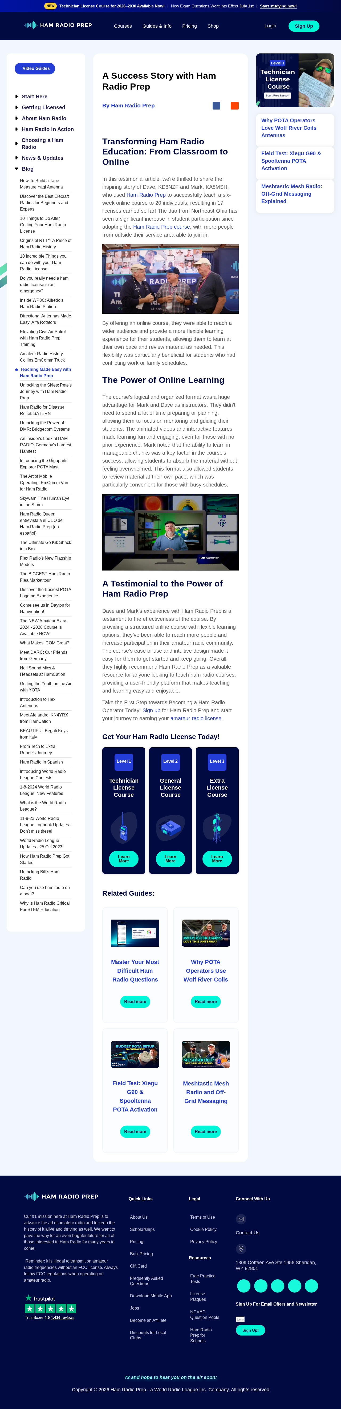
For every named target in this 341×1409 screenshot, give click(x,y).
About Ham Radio (44, 121)
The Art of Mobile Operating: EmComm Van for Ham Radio (44, 485)
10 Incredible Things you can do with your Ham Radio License (43, 265)
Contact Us (262, 1248)
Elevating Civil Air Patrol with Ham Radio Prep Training (43, 340)
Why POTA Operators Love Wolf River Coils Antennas (288, 128)
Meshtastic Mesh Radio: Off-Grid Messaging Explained (291, 210)
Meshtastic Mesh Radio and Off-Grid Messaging (206, 1136)
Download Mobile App (151, 1326)
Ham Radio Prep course (161, 305)
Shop (213, 28)
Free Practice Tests (203, 1302)
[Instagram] (256, 1290)
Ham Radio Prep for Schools (201, 1358)
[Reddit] (270, 1290)
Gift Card (138, 1296)
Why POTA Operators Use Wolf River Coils (206, 1026)
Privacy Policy (203, 1271)
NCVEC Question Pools (204, 1337)
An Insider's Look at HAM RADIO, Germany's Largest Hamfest (45, 447)
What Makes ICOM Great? (44, 645)
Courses (123, 28)
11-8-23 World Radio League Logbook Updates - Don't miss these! (45, 827)
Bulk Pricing (141, 1284)
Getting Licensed (43, 110)
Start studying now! (278, 7)
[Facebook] (242, 1290)
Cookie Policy (203, 1259)
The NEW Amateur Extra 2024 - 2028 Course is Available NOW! (43, 629)
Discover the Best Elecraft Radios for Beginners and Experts (44, 205)
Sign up (151, 789)
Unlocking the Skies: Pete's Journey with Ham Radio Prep (46, 393)
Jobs (134, 1338)
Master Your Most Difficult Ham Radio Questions (135, 1026)
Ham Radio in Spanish (41, 764)
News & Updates (42, 160)
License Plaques (198, 1319)
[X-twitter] (285, 1290)
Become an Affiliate (148, 1350)
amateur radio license (195, 797)
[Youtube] (299, 1290)
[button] (216, 184)
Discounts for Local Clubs (148, 1365)
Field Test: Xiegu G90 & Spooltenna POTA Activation (135, 1139)
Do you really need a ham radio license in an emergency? (44, 287)
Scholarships (142, 1259)
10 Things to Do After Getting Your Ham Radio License (43, 227)
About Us (139, 1247)
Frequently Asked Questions (146, 1311)
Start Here (34, 99)
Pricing (189, 28)
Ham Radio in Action (48, 132)
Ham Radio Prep (146, 273)
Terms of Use (202, 1247)
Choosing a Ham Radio (42, 146)
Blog (28, 171)
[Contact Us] (241, 1249)
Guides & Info (157, 28)
